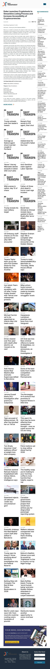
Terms (8, 660)
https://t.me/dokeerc (12, 86)
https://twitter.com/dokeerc (13, 83)
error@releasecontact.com (20, 100)
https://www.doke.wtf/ (12, 93)
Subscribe (39, 662)
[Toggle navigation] (44, 4)
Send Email (8, 91)
